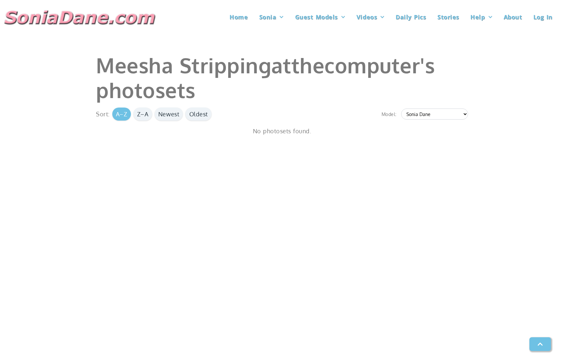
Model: (389, 114)
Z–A (143, 114)
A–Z (121, 114)
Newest (168, 114)
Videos (366, 17)
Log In (543, 17)
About (513, 17)
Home (238, 17)
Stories (448, 17)
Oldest (198, 114)
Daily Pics (411, 17)
